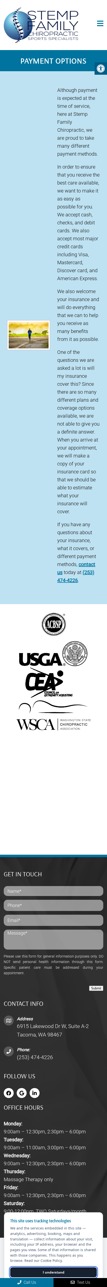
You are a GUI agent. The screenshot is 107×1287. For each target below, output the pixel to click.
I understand (53, 1272)
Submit (96, 988)
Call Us (29, 1282)
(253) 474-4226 (35, 1057)
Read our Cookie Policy (43, 1260)
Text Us (83, 1282)
